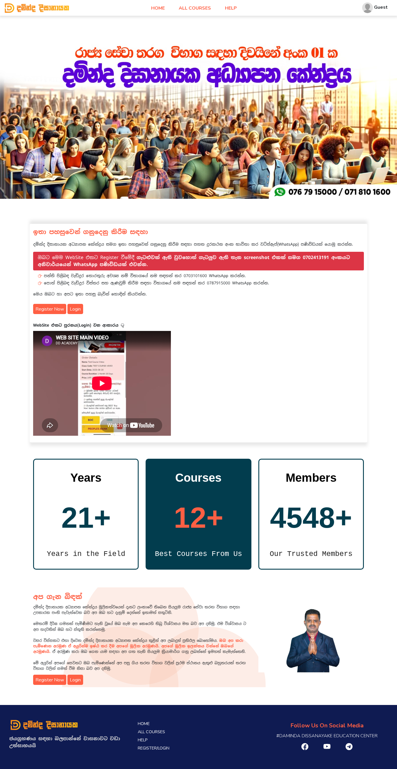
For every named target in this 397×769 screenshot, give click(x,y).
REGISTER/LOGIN (153, 748)
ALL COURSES (195, 8)
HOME (158, 8)
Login (75, 309)
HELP (231, 8)
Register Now (49, 309)
